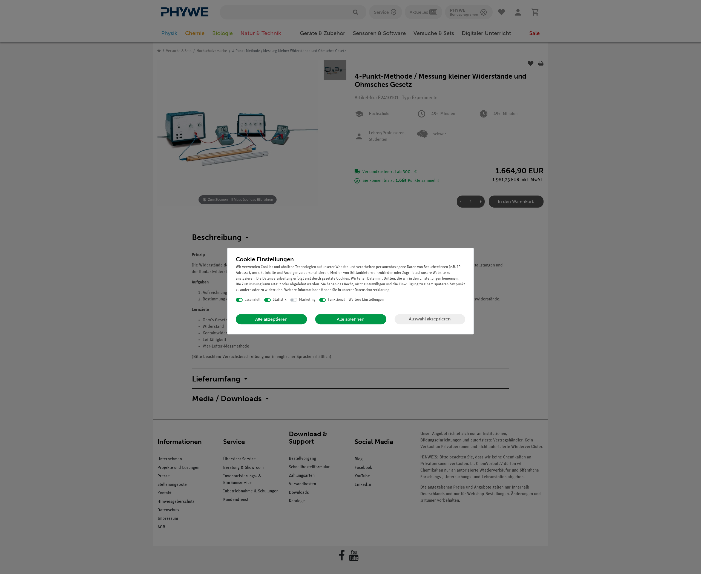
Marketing (307, 300)
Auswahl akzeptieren (430, 319)
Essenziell (252, 300)
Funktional (336, 300)
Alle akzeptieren (271, 319)
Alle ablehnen (350, 319)
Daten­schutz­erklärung (372, 290)
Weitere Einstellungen (366, 300)
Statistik (279, 300)
